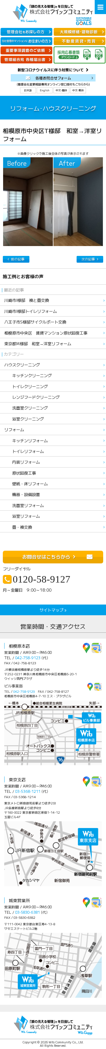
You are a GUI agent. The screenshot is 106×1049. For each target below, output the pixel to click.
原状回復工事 (20, 473)
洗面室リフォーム (24, 505)
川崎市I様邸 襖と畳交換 (26, 300)
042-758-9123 (27, 657)
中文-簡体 (61, 90)
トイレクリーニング (26, 386)
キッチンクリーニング (28, 375)
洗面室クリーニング (26, 408)
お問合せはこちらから (46, 556)
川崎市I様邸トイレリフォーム (30, 311)
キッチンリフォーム (26, 440)
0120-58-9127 (41, 579)
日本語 (28, 90)
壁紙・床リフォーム (26, 483)
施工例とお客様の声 (23, 276)
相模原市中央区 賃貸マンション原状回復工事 (45, 333)
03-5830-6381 (27, 912)
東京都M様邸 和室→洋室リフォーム (37, 343)
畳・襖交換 (18, 527)
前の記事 (18, 259)
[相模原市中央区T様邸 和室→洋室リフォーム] (28, 201)
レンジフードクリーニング (32, 397)
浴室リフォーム (22, 516)
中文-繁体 (78, 90)
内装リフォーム (22, 462)
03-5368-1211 (27, 791)
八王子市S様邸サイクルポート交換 (35, 322)
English (44, 90)
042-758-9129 (24, 691)
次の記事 (88, 259)
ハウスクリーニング (22, 365)
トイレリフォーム (24, 451)
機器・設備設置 (22, 494)
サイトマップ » (53, 610)
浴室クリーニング (24, 419)
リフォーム (14, 429)
